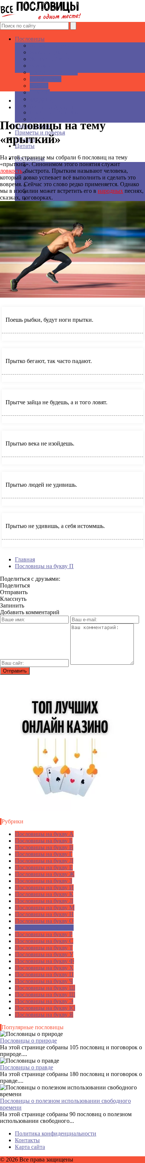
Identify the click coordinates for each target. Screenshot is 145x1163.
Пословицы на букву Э (44, 1001)
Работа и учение (50, 52)
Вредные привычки (55, 112)
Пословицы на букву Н (44, 914)
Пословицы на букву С (44, 941)
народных (110, 191)
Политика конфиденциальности (55, 1133)
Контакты (27, 1140)
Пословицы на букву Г (43, 854)
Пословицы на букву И (44, 887)
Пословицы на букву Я (44, 1014)
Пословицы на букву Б (43, 841)
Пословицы (30, 39)
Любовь (40, 92)
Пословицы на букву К (44, 894)
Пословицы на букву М (44, 907)
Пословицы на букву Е (44, 867)
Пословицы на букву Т (44, 948)
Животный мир (49, 59)
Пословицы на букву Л (44, 901)
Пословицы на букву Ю (45, 1008)
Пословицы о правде (26, 1067)
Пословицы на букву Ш (45, 988)
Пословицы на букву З (43, 881)
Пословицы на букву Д (44, 861)
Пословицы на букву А (44, 834)
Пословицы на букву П (44, 927)
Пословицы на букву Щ (45, 994)
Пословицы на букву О (44, 921)
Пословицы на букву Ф (44, 961)
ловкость (11, 171)
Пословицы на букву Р (43, 934)
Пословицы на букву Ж (44, 874)
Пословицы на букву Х (44, 968)
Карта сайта (30, 1147)
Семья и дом (45, 79)
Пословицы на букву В (44, 847)
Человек (40, 65)
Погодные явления (54, 72)
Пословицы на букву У (44, 954)
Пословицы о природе (28, 1040)
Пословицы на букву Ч (44, 981)
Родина (39, 85)
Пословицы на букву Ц (44, 974)
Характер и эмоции (54, 45)
